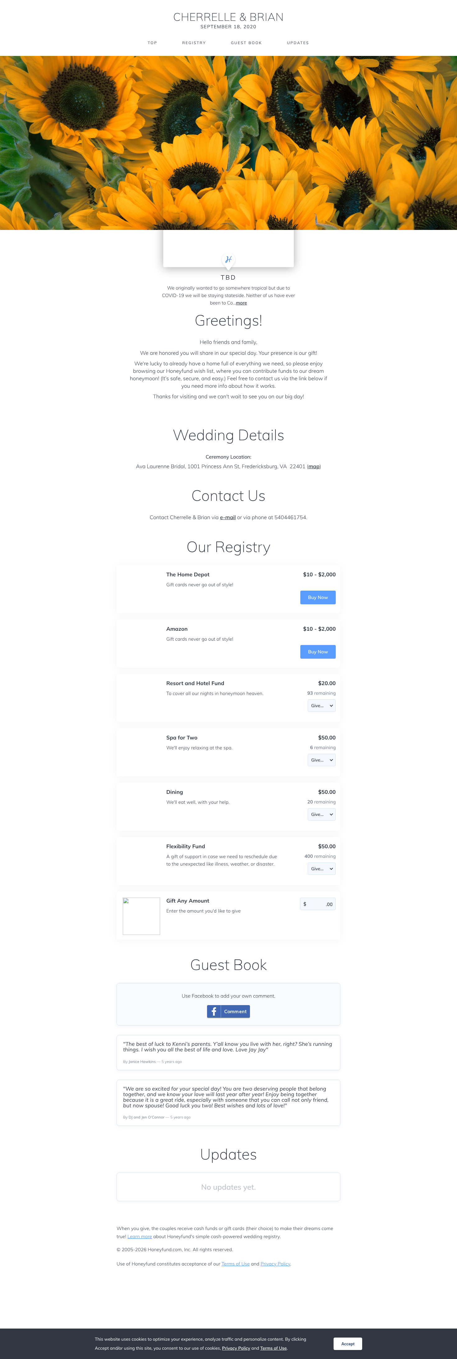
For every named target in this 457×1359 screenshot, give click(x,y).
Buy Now (318, 597)
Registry (194, 42)
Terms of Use (236, 1264)
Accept (347, 1344)
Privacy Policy (275, 1264)
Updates (298, 42)
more (241, 303)
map (314, 466)
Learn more (139, 1236)
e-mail (228, 517)
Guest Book (246, 42)
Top (152, 42)
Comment (235, 1011)
